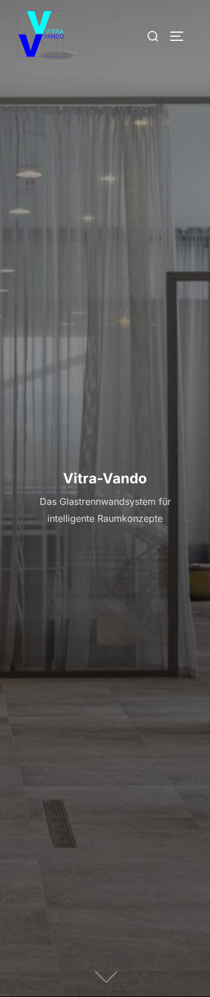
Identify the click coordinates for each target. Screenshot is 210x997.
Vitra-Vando (105, 478)
